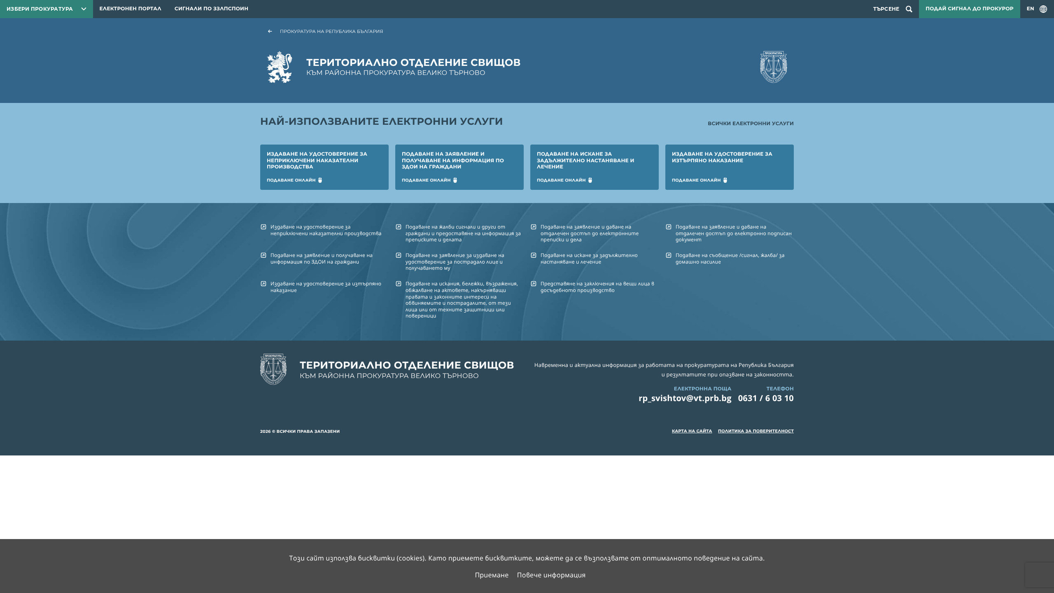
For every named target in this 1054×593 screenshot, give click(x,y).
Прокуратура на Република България (331, 31)
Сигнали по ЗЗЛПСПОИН (211, 9)
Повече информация (551, 574)
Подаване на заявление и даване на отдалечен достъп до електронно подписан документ (734, 233)
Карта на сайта (692, 431)
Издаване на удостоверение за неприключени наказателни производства (326, 229)
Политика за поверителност (756, 431)
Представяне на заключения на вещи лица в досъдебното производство (597, 286)
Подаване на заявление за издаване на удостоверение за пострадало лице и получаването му (455, 261)
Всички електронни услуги (751, 124)
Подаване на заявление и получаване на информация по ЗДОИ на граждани (321, 258)
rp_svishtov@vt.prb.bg (685, 398)
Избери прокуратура (40, 9)
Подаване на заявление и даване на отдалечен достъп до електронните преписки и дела (590, 233)
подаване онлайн (291, 180)
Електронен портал (130, 9)
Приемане (491, 574)
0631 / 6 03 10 (766, 398)
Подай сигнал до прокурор (969, 9)
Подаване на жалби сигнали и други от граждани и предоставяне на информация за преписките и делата (463, 233)
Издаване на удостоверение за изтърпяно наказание (325, 286)
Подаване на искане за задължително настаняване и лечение (589, 258)
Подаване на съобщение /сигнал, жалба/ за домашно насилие (730, 258)
